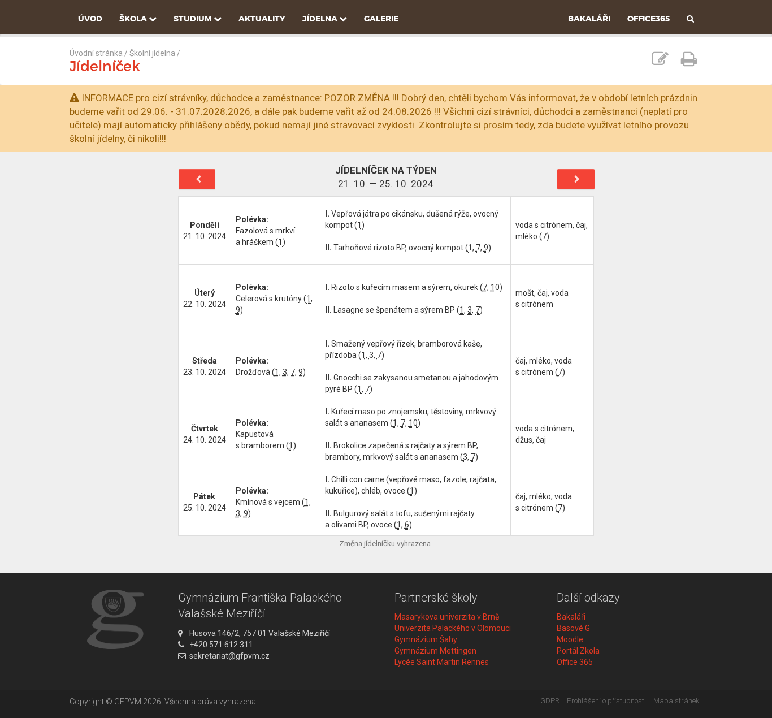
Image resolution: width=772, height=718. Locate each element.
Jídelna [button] (320, 19)
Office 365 (575, 662)
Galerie (381, 19)
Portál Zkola (578, 650)
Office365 (648, 19)
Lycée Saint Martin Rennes (441, 662)
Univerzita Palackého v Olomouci (452, 628)
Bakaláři (589, 19)
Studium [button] (194, 19)
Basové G (573, 628)
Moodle (570, 639)
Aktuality (261, 19)
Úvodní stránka (96, 53)
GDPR (550, 701)
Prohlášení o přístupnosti (606, 701)
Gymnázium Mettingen (435, 650)
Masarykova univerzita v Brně (446, 616)
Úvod (90, 19)
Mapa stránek (676, 701)
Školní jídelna (152, 53)
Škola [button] (134, 19)
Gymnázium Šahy (425, 639)
